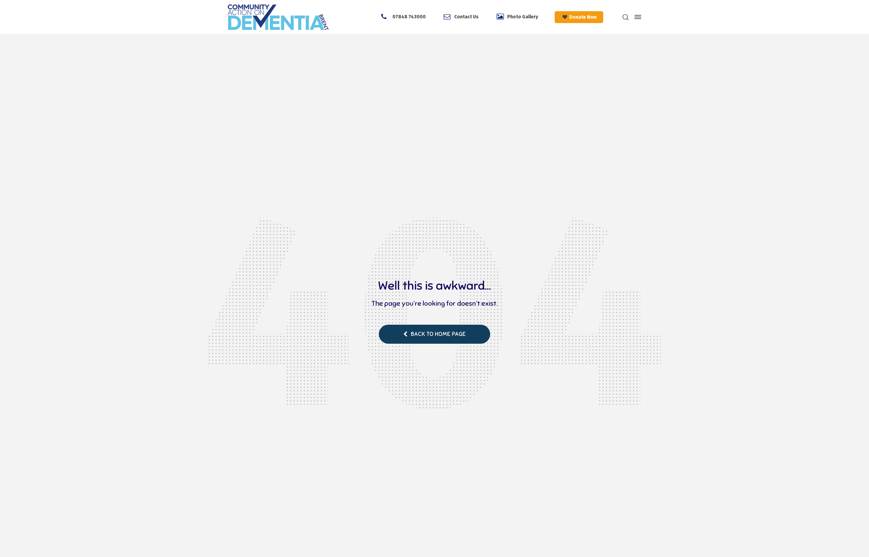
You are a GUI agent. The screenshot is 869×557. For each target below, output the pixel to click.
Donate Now (582, 17)
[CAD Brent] (278, 17)
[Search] (625, 17)
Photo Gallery (522, 17)
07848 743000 (408, 17)
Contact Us (466, 17)
